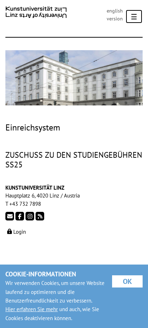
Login (19, 231)
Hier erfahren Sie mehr (31, 309)
